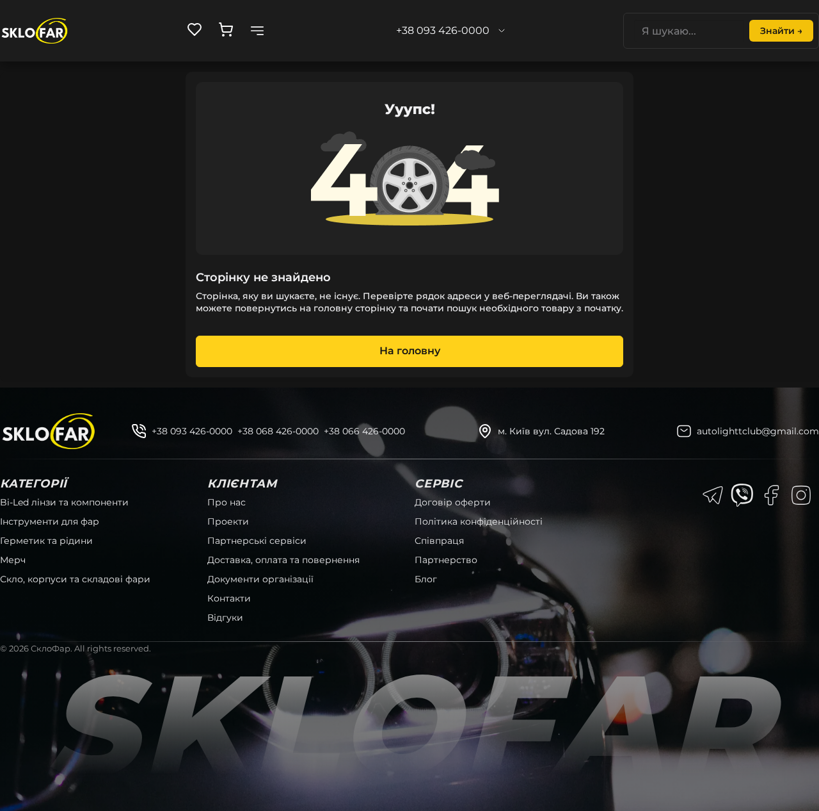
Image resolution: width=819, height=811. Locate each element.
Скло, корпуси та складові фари (75, 579)
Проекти (228, 521)
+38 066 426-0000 (364, 431)
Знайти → (781, 31)
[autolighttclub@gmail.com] (684, 431)
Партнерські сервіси (256, 540)
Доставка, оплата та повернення (283, 560)
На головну (409, 351)
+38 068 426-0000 (278, 431)
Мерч (13, 560)
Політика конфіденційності (479, 521)
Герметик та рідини (46, 540)
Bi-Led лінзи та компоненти (64, 502)
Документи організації (260, 579)
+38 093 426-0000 (192, 431)
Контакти (229, 598)
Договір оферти (453, 502)
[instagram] (801, 495)
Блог (426, 579)
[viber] (742, 495)
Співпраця (439, 540)
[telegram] (712, 495)
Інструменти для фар (49, 521)
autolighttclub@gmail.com (758, 431)
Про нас (226, 502)
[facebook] (771, 495)
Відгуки (225, 617)
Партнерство (446, 560)
